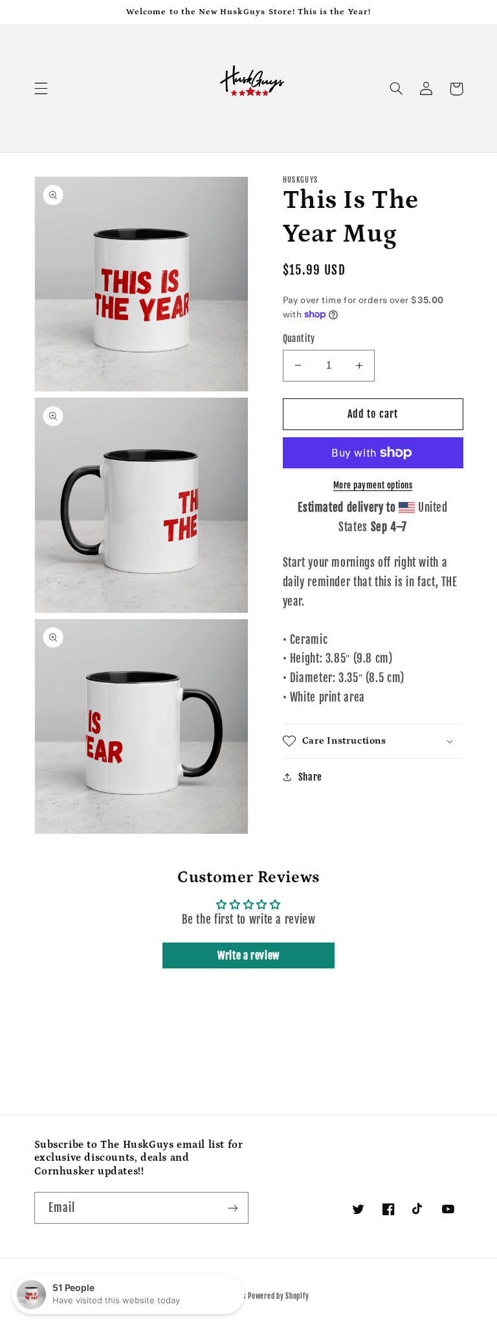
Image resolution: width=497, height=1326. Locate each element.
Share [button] (310, 777)
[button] (41, 89)
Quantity (299, 338)
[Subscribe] (233, 1208)
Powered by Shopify (278, 1296)
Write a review (248, 955)
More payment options (373, 485)
